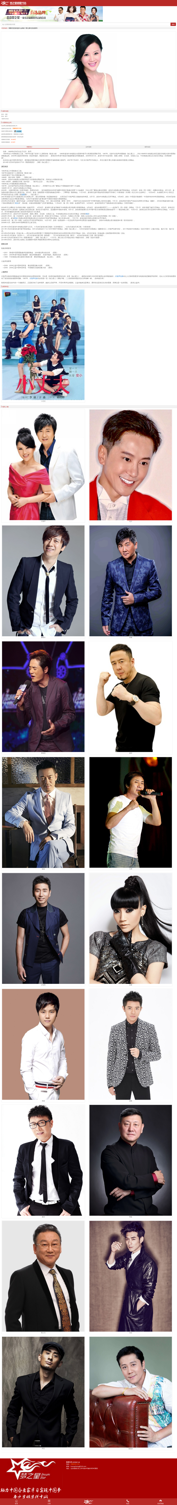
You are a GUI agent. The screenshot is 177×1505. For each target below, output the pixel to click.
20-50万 (13, 142)
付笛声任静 (34, 278)
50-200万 (13, 139)
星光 (16, 203)
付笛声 (117, 276)
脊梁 (87, 214)
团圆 (23, 194)
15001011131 (16, 128)
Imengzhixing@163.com (78, 1466)
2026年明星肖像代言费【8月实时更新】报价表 (24, 28)
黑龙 (15, 218)
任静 (121, 276)
